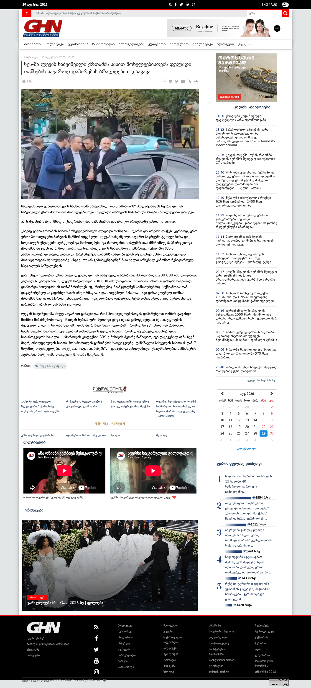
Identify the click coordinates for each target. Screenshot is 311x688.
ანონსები (215, 625)
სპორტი (168, 671)
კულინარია (262, 655)
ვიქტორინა (262, 637)
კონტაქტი (33, 655)
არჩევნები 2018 (265, 671)
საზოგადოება (131, 44)
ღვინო (259, 649)
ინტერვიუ (124, 643)
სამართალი (103, 44)
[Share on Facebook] (165, 81)
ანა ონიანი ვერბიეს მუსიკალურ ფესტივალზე (53, 497)
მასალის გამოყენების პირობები (48, 644)
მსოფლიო (179, 44)
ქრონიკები (34, 510)
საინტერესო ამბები (221, 660)
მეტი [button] (242, 44)
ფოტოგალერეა (219, 643)
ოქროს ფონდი (219, 671)
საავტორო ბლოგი (221, 631)
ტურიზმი (260, 643)
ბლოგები (225, 44)
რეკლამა (33, 649)
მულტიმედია (34, 442)
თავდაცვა (169, 648)
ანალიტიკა (202, 44)
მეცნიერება (262, 625)
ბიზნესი (122, 661)
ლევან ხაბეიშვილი (51, 366)
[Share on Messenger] (170, 81)
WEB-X (91, 680)
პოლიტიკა (54, 44)
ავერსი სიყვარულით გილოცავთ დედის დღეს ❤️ (143, 497)
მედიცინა (169, 666)
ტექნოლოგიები (265, 631)
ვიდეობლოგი (218, 637)
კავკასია (168, 631)
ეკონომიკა (78, 44)
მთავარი (32, 44)
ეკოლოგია (170, 654)
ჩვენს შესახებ (35, 638)
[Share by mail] (183, 81)
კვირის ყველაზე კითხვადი (239, 463)
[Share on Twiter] (176, 81)
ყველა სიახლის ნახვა (261, 380)
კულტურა (157, 44)
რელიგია (169, 660)
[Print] (196, 81)
